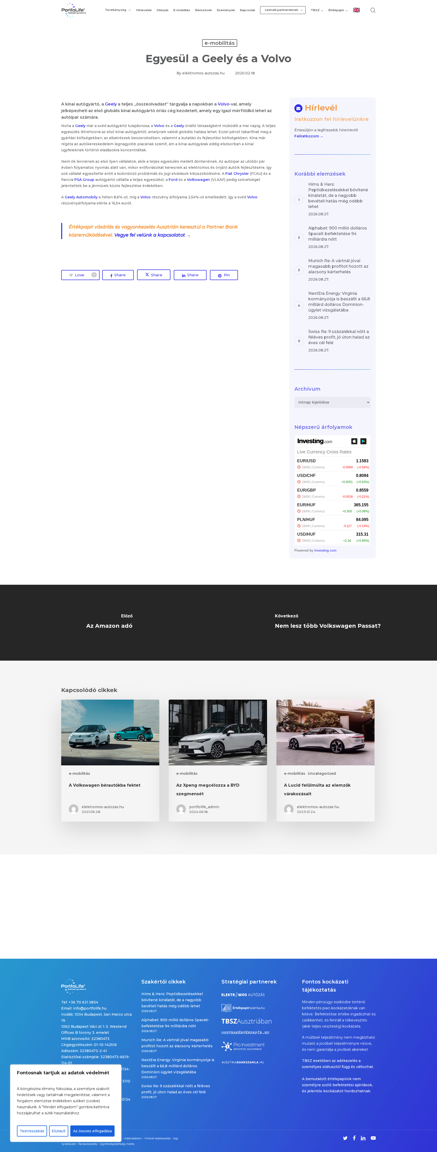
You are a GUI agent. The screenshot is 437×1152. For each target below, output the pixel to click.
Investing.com (325, 550)
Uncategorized (322, 773)
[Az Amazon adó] (109, 623)
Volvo (223, 104)
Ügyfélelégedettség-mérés (117, 1144)
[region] (65, 1103)
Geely (111, 104)
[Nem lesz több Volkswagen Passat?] (328, 623)
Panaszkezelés (87, 1144)
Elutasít (58, 1131)
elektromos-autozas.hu (203, 73)
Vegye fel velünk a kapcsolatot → (152, 235)
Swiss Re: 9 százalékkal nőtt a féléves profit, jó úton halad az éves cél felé (175, 1089)
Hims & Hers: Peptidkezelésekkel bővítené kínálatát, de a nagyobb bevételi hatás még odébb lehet (172, 1000)
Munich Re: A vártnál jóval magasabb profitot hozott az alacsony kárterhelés (177, 1043)
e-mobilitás (220, 43)
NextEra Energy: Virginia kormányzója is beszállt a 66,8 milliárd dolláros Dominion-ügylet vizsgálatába (177, 1066)
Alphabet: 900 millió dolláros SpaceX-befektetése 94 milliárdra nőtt (175, 1023)
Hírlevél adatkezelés (157, 1138)
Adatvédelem (133, 1138)
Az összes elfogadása (92, 1131)
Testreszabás (32, 1131)
